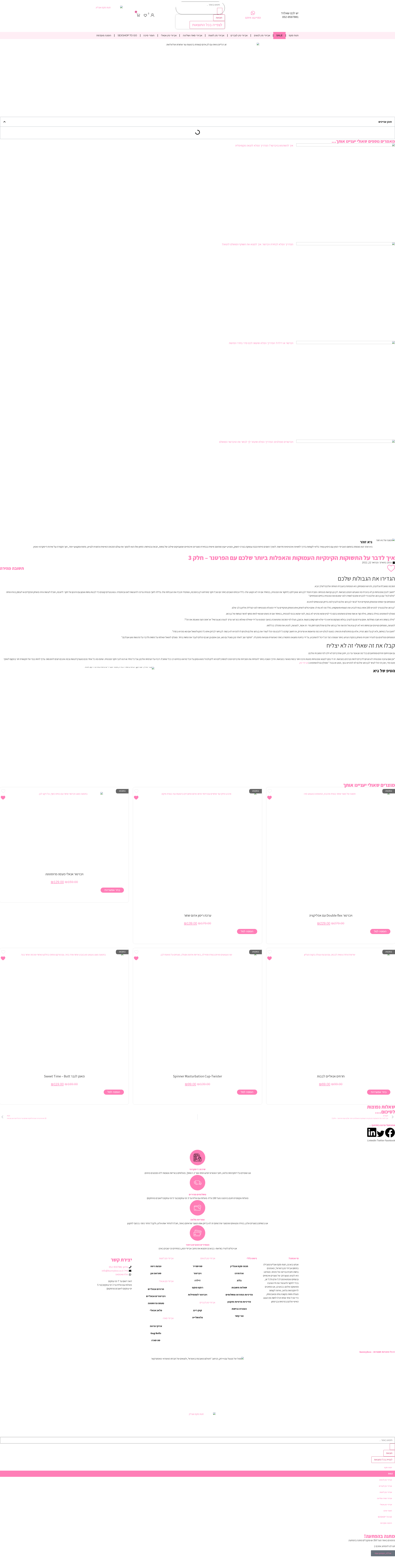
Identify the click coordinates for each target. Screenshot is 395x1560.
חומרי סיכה (148, 35)
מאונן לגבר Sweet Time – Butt (64, 1076)
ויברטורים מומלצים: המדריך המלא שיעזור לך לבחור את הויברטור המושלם (256, 442)
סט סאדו (155, 1340)
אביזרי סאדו (168, 1318)
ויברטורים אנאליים (156, 1296)
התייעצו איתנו (253, 18)
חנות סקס (294, 35)
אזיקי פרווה (156, 1326)
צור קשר (239, 1316)
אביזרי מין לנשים (262, 35)
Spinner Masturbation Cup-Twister (197, 1076)
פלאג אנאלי (156, 1310)
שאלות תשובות (239, 1287)
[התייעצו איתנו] (253, 13)
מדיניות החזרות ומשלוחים (239, 1294)
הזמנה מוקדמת (103, 35)
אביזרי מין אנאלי (169, 35)
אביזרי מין (304, 662)
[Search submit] (219, 11)
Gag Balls (155, 1333)
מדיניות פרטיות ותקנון (239, 1301)
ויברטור (197, 1273)
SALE (279, 35)
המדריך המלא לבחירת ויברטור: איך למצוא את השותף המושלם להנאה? (257, 244)
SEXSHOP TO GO (127, 35)
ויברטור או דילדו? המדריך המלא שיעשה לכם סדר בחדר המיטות (261, 343)
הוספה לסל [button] (380, 931)
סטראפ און (155, 1273)
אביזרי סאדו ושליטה (192, 35)
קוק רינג (197, 1310)
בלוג (239, 1280)
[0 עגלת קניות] (138, 15)
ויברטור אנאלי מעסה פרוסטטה (64, 874)
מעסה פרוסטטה (156, 1303)
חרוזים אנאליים (156, 1289)
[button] (4, 122)
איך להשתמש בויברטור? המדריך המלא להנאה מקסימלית (264, 145)
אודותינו (239, 1273)
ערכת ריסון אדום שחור (197, 915)
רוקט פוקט (197, 1287)
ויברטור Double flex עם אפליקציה (330, 915)
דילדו (198, 1280)
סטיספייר (197, 1266)
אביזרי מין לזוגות (216, 35)
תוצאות (219, 17)
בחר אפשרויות (112, 890)
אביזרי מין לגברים (239, 35)
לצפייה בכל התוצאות (207, 25)
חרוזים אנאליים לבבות (331, 1076)
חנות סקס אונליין (239, 1266)
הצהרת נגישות (239, 1308)
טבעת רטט (155, 1266)
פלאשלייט (197, 1317)
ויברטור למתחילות (197, 1294)
